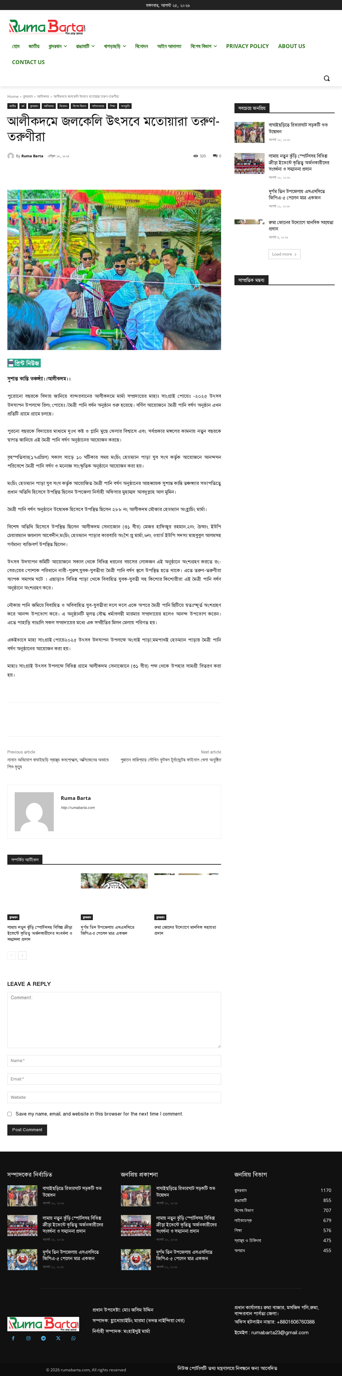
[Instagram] (28, 1339)
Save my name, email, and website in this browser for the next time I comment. (99, 1114)
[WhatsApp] (99, 173)
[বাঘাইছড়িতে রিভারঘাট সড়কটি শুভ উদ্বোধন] (249, 132)
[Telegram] (43, 1339)
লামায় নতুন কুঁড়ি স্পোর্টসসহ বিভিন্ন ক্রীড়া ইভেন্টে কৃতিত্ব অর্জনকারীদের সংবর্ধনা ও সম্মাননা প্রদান (39, 933)
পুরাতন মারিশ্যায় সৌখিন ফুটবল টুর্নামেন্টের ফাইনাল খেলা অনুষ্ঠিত (171, 760)
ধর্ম (22, 106)
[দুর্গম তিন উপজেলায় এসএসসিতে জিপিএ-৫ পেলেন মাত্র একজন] (114, 896)
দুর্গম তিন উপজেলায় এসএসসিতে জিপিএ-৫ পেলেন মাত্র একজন (108, 930)
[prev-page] (11, 955)
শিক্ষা (112, 106)
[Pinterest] (84, 173)
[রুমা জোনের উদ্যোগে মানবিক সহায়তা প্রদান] (187, 896)
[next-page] (22, 955)
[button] (327, 78)
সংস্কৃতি (125, 106)
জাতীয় (12, 106)
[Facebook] (53, 173)
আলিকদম (43, 96)
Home (13, 96)
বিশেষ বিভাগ (79, 106)
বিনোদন (63, 106)
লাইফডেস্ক (98, 106)
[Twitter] (68, 173)
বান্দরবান (28, 96)
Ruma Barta (32, 155)
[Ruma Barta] (11, 156)
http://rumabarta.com (78, 808)
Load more (282, 254)
